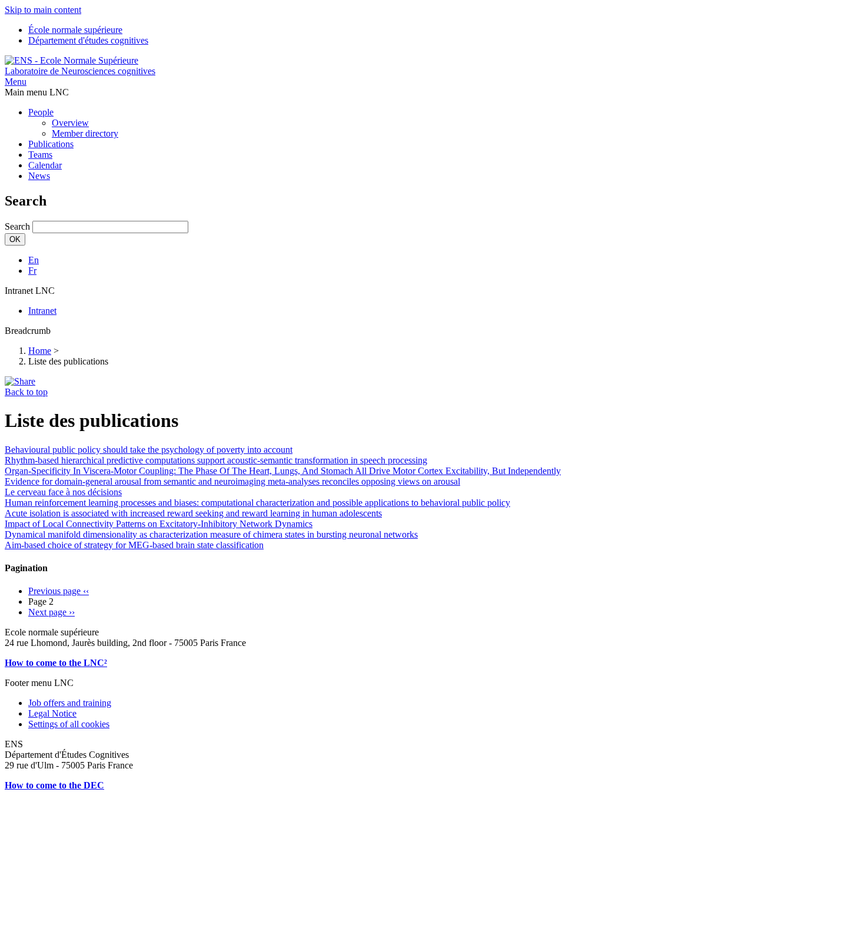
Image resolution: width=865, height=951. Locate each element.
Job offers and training (69, 703)
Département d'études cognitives (88, 40)
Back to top (26, 392)
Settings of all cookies (68, 724)
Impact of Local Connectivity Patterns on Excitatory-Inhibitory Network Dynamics (158, 524)
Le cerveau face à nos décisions (63, 492)
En (33, 260)
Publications (51, 144)
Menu (15, 82)
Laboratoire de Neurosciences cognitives (80, 71)
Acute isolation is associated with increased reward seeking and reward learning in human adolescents (193, 513)
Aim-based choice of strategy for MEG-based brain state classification (134, 545)
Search (17, 226)
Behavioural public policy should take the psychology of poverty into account (148, 450)
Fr (32, 271)
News (39, 176)
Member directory (85, 133)
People (41, 112)
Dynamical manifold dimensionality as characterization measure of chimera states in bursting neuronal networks (211, 534)
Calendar (45, 165)
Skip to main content (43, 10)
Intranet (42, 311)
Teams (40, 155)
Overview (70, 123)
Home (39, 351)
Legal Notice (52, 713)
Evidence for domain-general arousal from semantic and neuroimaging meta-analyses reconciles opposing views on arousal (232, 481)
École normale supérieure (75, 30)
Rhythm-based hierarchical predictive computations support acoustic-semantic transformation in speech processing (216, 460)
